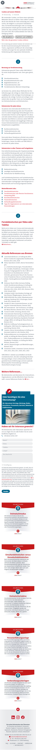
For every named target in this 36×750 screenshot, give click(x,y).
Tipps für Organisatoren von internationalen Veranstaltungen (18, 205)
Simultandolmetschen (11, 191)
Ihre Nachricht (7, 454)
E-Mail (5, 451)
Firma (5, 444)
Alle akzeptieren (8, 37)
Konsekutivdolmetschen (12, 198)
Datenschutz (19, 745)
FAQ (7, 743)
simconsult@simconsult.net (19, 737)
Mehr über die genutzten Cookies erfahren (15, 40)
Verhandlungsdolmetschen (12, 202)
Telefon (5, 447)
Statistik (16, 15)
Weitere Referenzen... (12, 371)
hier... (28, 379)
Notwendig (7, 15)
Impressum (28, 743)
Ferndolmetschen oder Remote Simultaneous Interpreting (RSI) (18, 195)
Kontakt (20, 743)
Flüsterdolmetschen (10, 200)
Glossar (12, 743)
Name (5, 440)
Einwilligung (7, 465)
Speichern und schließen (24, 37)
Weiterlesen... (7, 244)
